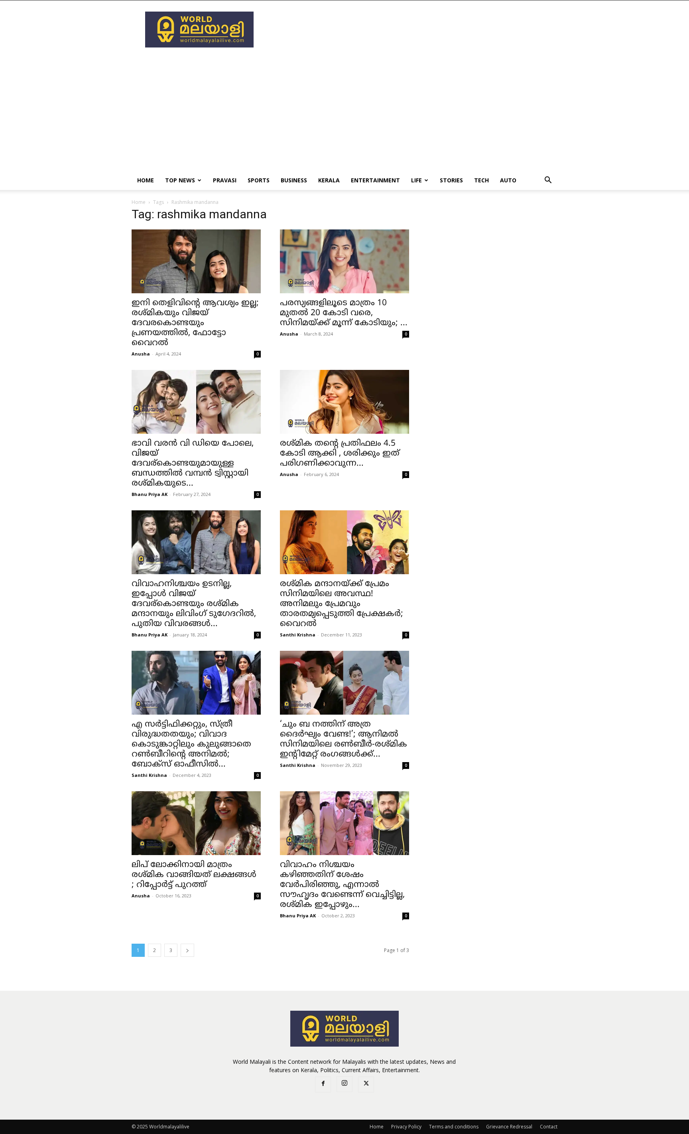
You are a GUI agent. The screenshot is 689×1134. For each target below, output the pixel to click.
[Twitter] (366, 1085)
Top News (180, 180)
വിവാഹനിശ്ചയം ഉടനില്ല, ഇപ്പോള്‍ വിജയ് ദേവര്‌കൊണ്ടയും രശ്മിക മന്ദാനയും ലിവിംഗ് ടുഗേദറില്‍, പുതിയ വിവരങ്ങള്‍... (194, 604)
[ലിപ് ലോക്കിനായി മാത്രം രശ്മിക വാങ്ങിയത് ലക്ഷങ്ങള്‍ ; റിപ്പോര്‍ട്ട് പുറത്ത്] (196, 823)
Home (145, 180)
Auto (508, 180)
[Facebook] (323, 1085)
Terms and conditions (453, 1126)
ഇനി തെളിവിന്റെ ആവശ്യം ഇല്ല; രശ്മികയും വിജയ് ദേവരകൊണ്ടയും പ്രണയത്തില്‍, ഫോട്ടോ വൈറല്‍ (195, 323)
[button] (547, 181)
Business (294, 180)
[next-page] (187, 950)
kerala (329, 180)
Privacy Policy (406, 1126)
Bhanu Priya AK (149, 494)
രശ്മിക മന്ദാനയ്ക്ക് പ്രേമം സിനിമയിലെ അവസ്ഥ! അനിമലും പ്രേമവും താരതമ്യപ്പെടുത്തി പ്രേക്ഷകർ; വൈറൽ (341, 604)
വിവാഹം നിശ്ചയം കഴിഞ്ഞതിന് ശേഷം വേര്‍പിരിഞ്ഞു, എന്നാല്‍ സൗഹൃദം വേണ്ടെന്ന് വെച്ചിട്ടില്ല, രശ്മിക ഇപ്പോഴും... (342, 885)
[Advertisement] (412, 29)
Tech (481, 180)
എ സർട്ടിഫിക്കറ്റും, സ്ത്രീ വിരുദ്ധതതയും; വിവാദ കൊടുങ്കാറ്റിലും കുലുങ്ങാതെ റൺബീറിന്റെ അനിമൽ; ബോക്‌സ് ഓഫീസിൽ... (191, 744)
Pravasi (224, 180)
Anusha (141, 354)
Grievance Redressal (509, 1126)
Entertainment (375, 180)
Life (416, 180)
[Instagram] (344, 1084)
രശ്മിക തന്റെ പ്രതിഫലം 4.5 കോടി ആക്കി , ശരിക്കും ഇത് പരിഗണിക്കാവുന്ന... (340, 454)
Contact (548, 1126)
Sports (259, 180)
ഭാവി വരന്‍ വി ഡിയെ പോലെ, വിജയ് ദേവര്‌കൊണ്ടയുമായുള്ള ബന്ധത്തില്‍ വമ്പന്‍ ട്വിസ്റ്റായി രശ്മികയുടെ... (193, 464)
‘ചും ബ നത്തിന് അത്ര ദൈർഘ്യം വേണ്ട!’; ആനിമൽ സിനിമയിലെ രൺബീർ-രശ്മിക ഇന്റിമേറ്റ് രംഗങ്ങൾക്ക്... (343, 739)
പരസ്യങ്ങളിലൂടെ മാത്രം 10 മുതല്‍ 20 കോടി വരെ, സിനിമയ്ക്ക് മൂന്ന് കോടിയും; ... (343, 313)
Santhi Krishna (297, 635)
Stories (451, 180)
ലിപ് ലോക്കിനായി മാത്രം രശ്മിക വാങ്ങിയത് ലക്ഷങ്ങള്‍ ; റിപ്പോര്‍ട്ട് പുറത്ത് (194, 875)
